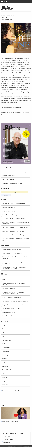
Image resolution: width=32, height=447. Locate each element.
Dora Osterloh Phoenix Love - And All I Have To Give (15, 278)
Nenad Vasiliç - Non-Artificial (10, 316)
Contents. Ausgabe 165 (8, 175)
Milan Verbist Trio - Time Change (11, 297)
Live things (5, 366)
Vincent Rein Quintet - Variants (11, 308)
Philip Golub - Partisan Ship (10, 288)
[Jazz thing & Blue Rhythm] (8, 9)
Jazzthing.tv (5, 355)
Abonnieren (7, 436)
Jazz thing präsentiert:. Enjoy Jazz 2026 (13, 218)
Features (4, 344)
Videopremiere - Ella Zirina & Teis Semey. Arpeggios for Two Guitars (14, 267)
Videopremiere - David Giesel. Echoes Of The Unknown (15, 257)
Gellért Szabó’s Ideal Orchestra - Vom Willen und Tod (14, 283)
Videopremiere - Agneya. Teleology (12, 253)
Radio (3, 332)
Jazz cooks (5, 351)
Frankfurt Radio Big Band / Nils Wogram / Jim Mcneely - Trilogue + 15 (14, 292)
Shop (3, 381)
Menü (6, 1)
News (3, 325)
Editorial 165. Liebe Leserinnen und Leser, (14, 172)
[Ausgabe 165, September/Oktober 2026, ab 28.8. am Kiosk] (16, 143)
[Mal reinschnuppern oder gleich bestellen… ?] (16, 396)
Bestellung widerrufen (27, 446)
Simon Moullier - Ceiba (8, 312)
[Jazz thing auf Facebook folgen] (16, 425)
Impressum (5, 384)
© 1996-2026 (9, 446)
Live (3, 362)
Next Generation (6, 340)
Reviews (3, 115)
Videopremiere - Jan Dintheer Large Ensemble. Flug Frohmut (15, 262)
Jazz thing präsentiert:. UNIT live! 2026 (13, 231)
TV (3, 336)
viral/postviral (6, 347)
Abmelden (6, 195)
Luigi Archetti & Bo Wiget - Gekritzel (12, 305)
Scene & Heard (6, 370)
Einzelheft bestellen (9, 439)
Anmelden (15, 192)
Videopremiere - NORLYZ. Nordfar (12, 249)
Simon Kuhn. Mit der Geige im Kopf (12, 183)
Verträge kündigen (17, 446)
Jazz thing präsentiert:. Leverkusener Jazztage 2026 (15, 239)
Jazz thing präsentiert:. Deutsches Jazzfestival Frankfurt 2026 (15, 222)
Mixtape (4, 358)
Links (3, 373)
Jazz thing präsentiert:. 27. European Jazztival (15, 227)
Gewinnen (5, 377)
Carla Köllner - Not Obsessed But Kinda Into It (15, 301)
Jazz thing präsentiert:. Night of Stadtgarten (14, 235)
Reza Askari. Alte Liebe (8, 179)
